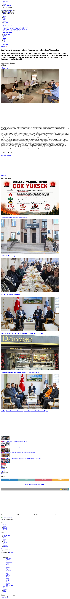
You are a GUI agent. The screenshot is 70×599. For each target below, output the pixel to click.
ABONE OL (3, 473)
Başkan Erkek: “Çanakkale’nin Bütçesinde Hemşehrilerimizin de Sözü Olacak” (23, 458)
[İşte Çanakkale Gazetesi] (6, 10)
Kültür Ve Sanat (16, 30)
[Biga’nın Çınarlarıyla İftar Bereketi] (30, 292)
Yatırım (20, 28)
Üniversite (5, 15)
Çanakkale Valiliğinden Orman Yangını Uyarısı (14, 217)
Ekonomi (22, 29)
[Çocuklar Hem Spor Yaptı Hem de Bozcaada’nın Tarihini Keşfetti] (5, 462)
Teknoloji (5, 19)
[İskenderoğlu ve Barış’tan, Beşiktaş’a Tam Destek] (5, 440)
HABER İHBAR (4, 597)
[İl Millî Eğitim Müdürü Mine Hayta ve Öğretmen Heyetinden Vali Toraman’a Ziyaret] (30, 408)
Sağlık (10, 30)
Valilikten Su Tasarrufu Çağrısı (9, 256)
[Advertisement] (35, 115)
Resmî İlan (5, 22)
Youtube (17, 25)
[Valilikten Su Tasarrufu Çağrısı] (30, 253)
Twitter (9, 25)
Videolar (5, 2)
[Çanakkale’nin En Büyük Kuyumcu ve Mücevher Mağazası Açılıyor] (30, 369)
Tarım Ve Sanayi (6, 12)
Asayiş (4, 17)
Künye (4, 32)
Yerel (4, 21)
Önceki (2, 175)
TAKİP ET (3, 468)
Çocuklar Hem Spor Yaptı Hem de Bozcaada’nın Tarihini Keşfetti (21, 464)
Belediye (14, 29)
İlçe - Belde (9, 29)
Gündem (5, 29)
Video (4, 587)
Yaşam (4, 13)
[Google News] (4, 68)
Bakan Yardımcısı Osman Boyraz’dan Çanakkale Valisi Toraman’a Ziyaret (22, 333)
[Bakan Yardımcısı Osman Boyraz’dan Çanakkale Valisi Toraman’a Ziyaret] (30, 330)
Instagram (13, 25)
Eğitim (25, 29)
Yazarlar (5, 589)
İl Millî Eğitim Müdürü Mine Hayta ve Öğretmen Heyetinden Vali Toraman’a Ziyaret (24, 411)
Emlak (4, 16)
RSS (11, 32)
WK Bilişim (11, 552)
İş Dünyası (15, 28)
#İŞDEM (9, 155)
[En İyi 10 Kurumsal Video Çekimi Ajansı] (5, 445)
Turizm (4, 18)
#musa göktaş (3, 155)
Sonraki (5, 175)
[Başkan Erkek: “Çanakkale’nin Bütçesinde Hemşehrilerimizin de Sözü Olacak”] (5, 457)
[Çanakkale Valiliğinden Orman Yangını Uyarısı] (30, 214)
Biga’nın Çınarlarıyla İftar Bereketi (10, 294)
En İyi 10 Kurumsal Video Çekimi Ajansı (15, 447)
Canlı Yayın (5, 4)
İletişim (8, 32)
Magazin (7, 30)
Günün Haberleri (7, 5)
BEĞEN (2, 466)
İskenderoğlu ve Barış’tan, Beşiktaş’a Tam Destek (16, 441)
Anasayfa (3, 46)
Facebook (5, 25)
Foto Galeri (5, 1)
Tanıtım (11, 28)
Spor (4, 30)
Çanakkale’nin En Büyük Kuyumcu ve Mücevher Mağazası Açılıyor (20, 372)
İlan (23, 28)
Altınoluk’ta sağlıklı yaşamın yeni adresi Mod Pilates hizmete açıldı (19, 452)
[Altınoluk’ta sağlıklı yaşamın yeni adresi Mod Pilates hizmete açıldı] (5, 451)
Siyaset (18, 29)
